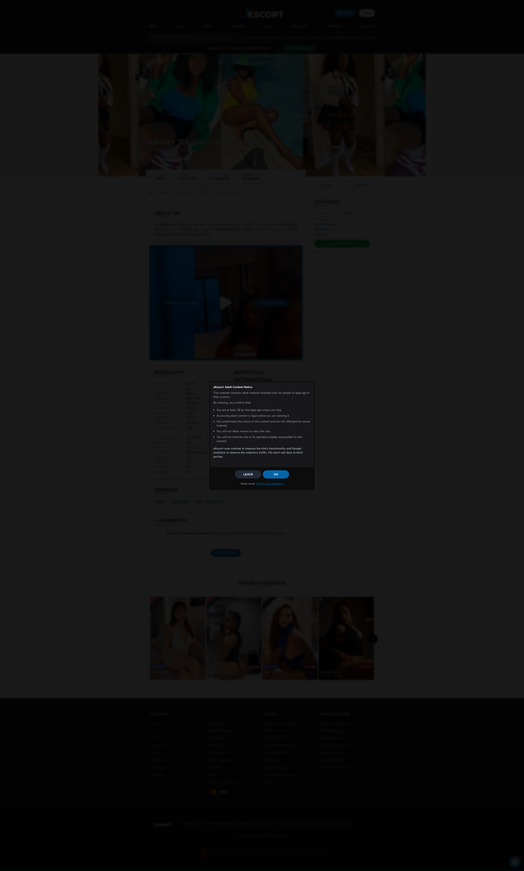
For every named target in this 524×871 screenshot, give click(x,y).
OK (276, 474)
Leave (248, 474)
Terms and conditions (269, 484)
